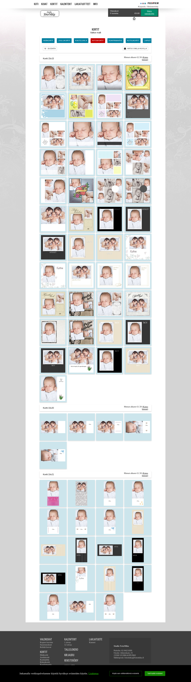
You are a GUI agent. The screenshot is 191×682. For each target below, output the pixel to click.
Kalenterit (66, 4)
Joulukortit (44, 657)
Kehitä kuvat (45, 647)
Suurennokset (46, 645)
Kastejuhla (44, 660)
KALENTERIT (70, 639)
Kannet (92, 642)
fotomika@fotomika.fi (134, 658)
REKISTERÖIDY (71, 660)
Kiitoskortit (45, 662)
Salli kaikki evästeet (155, 673)
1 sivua (67, 642)
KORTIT (43, 652)
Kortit (54, 4)
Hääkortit (44, 655)
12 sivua (68, 645)
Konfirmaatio (46, 664)
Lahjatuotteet (82, 4)
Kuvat (44, 4)
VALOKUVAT (46, 639)
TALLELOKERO (71, 649)
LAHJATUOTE (95, 639)
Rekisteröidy (152, 6)
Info (95, 4)
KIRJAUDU (69, 655)
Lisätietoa (93, 673)
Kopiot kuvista (46, 642)
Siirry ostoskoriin (149, 12)
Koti (36, 4)
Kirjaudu (142, 6)
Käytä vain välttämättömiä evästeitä (125, 673)
